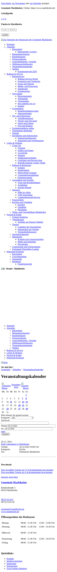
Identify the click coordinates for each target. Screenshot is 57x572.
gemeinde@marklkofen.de (12, 509)
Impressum (11, 563)
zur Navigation (18, 3)
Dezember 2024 (15, 385)
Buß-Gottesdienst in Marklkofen (15, 444)
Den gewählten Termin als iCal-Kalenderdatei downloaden (26, 472)
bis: (2, 428)
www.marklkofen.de (10, 511)
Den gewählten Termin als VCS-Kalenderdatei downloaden (27, 470)
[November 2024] (6, 388)
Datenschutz (12, 566)
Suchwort (5, 420)
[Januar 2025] (24, 388)
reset (3, 431)
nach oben (13, 477)
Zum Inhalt (6, 3)
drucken (4, 477)
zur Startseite (35, 3)
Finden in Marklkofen (11, 24)
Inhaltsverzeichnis (14, 561)
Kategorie (5, 418)
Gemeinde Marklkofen (14, 482)
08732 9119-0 (7, 499)
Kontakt (10, 558)
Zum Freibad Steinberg (17, 568)
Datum (4, 426)
